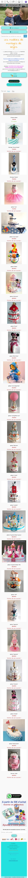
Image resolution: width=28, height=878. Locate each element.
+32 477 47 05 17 (14, 858)
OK (23, 6)
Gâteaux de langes (14, 81)
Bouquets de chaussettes (14, 85)
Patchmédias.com (13, 864)
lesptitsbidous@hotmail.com (13, 856)
